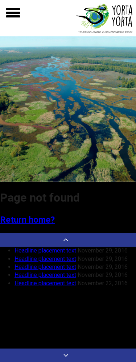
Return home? (27, 220)
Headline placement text (45, 250)
